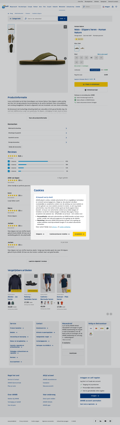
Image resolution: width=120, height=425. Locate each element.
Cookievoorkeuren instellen (58, 234)
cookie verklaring (65, 227)
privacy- (54, 227)
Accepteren (78, 234)
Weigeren (39, 234)
